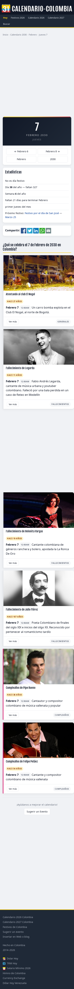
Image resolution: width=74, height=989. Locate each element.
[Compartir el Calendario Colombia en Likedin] (36, 230)
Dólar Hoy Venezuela (15, 983)
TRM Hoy (11, 963)
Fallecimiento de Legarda (20, 368)
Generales (63, 321)
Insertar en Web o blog (16, 936)
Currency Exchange (14, 978)
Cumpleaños (62, 715)
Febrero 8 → (53, 151)
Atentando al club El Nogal (20, 294)
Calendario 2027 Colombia (18, 922)
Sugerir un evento (13, 931)
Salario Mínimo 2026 (18, 968)
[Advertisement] (37, 77)
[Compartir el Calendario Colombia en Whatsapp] (42, 230)
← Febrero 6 (21, 151)
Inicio (5, 34)
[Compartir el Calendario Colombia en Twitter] (30, 230)
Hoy (5, 17)
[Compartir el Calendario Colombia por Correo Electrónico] (48, 230)
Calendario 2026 (36, 17)
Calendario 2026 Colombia (18, 917)
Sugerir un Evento (37, 811)
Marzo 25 (10, 217)
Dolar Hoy (12, 958)
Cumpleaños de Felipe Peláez (22, 761)
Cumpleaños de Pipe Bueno (20, 687)
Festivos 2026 (18, 17)
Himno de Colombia (14, 973)
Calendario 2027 (56, 17)
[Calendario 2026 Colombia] (37, 8)
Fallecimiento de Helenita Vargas (24, 531)
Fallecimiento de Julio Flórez (22, 609)
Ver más (13, 321)
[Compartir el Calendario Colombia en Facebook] (23, 230)
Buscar (6, 23)
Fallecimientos (60, 404)
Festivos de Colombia (15, 927)
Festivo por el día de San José (42, 213)
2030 (53, 159)
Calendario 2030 (18, 34)
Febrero (33, 34)
